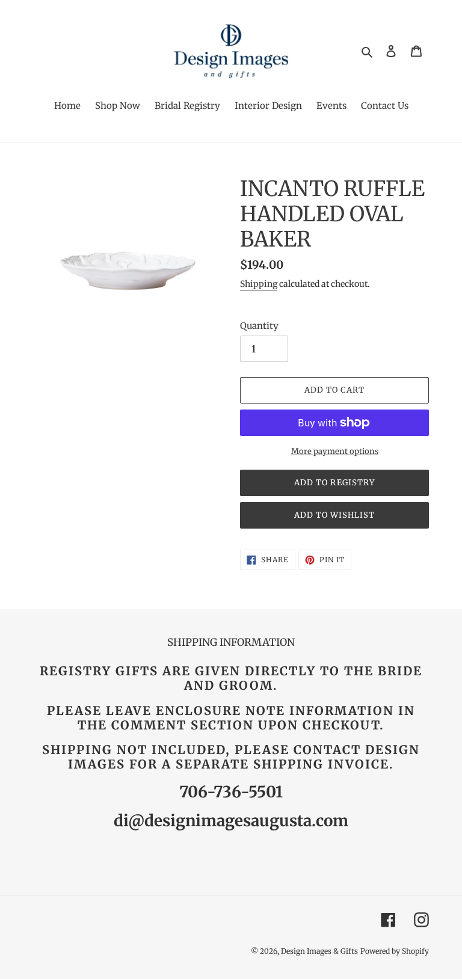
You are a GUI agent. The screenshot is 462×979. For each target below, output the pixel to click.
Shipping (258, 283)
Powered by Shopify (394, 951)
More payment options (334, 451)
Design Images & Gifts (319, 951)
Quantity (259, 325)
